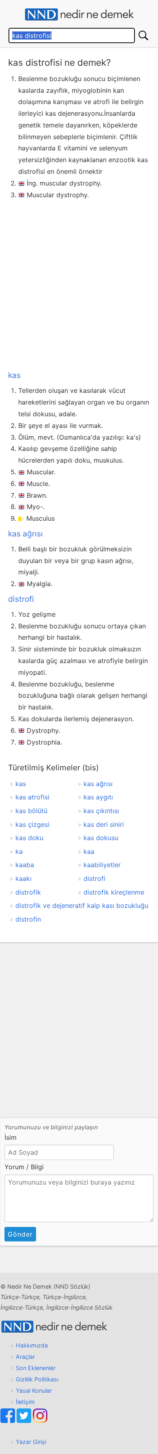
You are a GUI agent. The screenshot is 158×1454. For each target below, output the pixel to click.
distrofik (28, 892)
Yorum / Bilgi (24, 1167)
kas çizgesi (32, 824)
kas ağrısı (25, 533)
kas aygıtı (98, 797)
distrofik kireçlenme (113, 892)
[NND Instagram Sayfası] (40, 1420)
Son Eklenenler (36, 1367)
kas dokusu (100, 838)
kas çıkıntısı (101, 811)
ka (19, 851)
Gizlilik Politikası (37, 1379)
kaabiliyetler (102, 865)
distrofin (28, 919)
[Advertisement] (79, 283)
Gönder (20, 1234)
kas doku (29, 838)
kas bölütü (31, 811)
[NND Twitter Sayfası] (25, 1420)
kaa (88, 851)
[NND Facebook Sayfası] (8, 1420)
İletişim (25, 1401)
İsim (10, 1137)
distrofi (21, 599)
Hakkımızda (32, 1345)
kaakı (23, 878)
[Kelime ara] (143, 35)
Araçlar (25, 1356)
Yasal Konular (34, 1390)
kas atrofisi (32, 797)
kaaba (24, 865)
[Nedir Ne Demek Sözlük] (79, 14)
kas (14, 375)
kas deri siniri (103, 824)
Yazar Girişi (31, 1441)
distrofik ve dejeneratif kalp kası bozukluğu (81, 905)
